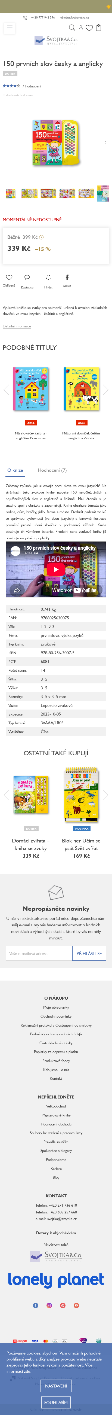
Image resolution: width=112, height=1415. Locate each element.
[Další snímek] (105, 143)
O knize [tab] (15, 470)
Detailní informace (17, 326)
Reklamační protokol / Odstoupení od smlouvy (56, 1025)
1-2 (43, 626)
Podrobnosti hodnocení (18, 95)
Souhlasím (56, 1402)
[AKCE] (31, 389)
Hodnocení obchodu (56, 1124)
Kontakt (56, 1078)
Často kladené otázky (56, 1042)
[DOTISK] (31, 794)
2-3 (51, 626)
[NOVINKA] (81, 794)
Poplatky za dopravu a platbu (56, 1051)
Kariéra (56, 1168)
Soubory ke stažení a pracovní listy (56, 1132)
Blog (56, 1177)
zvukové (48, 644)
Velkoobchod (56, 1106)
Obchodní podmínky (56, 1016)
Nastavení (56, 1386)
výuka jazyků (72, 635)
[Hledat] (72, 28)
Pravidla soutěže (56, 1141)
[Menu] (9, 28)
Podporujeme (56, 1159)
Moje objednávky (56, 1007)
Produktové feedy (56, 1060)
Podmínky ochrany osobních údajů (56, 1033)
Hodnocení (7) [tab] (52, 470)
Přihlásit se (89, 953)
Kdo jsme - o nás (56, 1069)
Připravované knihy (56, 1115)
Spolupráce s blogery (56, 1150)
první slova (50, 635)
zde (27, 1371)
